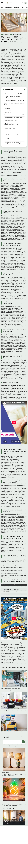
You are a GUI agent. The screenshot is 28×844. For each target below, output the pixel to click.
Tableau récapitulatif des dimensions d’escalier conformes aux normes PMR (13, 143)
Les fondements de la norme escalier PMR (13, 93)
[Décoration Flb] (9, 3)
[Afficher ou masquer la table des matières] (19, 89)
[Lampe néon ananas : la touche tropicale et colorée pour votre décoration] (14, 789)
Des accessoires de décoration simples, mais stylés (13, 732)
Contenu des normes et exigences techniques (14, 100)
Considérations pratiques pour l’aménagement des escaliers (14, 135)
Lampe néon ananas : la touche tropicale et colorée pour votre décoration (12, 804)
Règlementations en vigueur (11, 120)
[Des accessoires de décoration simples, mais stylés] (14, 722)
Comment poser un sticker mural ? (9, 710)
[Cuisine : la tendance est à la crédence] (14, 678)
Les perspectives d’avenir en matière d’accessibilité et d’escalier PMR (11, 123)
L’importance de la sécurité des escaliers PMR (14, 115)
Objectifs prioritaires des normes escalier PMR (14, 97)
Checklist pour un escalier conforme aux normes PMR (13, 139)
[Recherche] (22, 3)
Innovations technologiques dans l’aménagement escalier (12, 127)
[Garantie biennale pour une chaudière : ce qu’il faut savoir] (14, 817)
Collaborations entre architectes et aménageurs (12, 131)
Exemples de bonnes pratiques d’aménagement (11, 111)
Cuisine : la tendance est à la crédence (10, 688)
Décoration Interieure (16, 34)
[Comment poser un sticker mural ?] (14, 700)
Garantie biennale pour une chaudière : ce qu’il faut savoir (13, 821)
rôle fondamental (4, 53)
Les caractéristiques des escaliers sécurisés (14, 117)
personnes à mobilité (13, 52)
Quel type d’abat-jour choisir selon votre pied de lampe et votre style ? (13, 775)
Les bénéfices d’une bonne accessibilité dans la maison (14, 103)
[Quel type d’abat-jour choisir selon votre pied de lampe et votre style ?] (14, 759)
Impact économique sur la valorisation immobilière (13, 107)
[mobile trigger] (2, 3)
